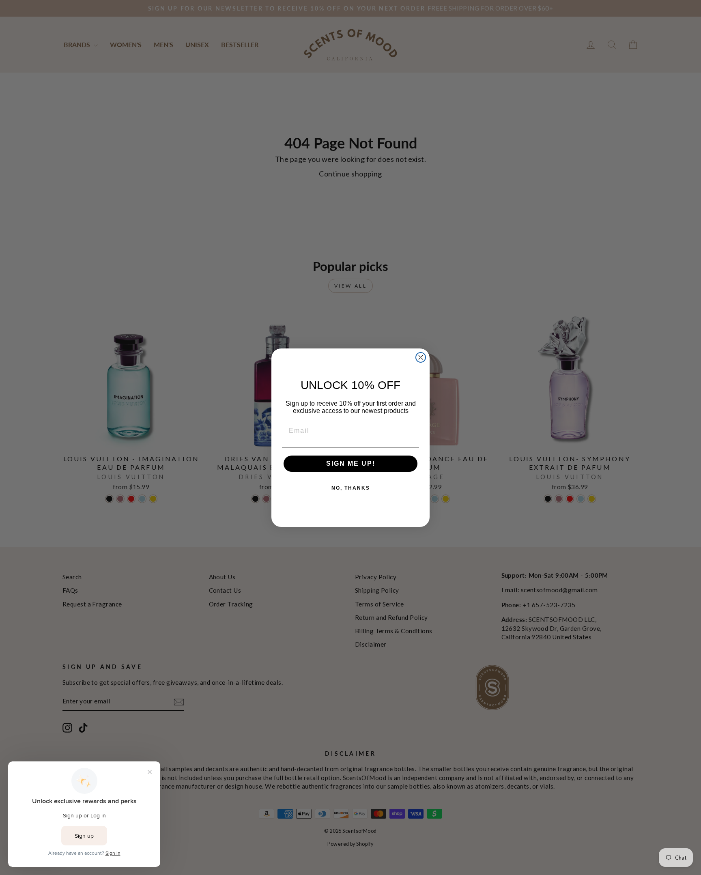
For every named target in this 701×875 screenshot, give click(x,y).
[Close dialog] (421, 357)
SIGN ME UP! (350, 463)
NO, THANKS (350, 488)
